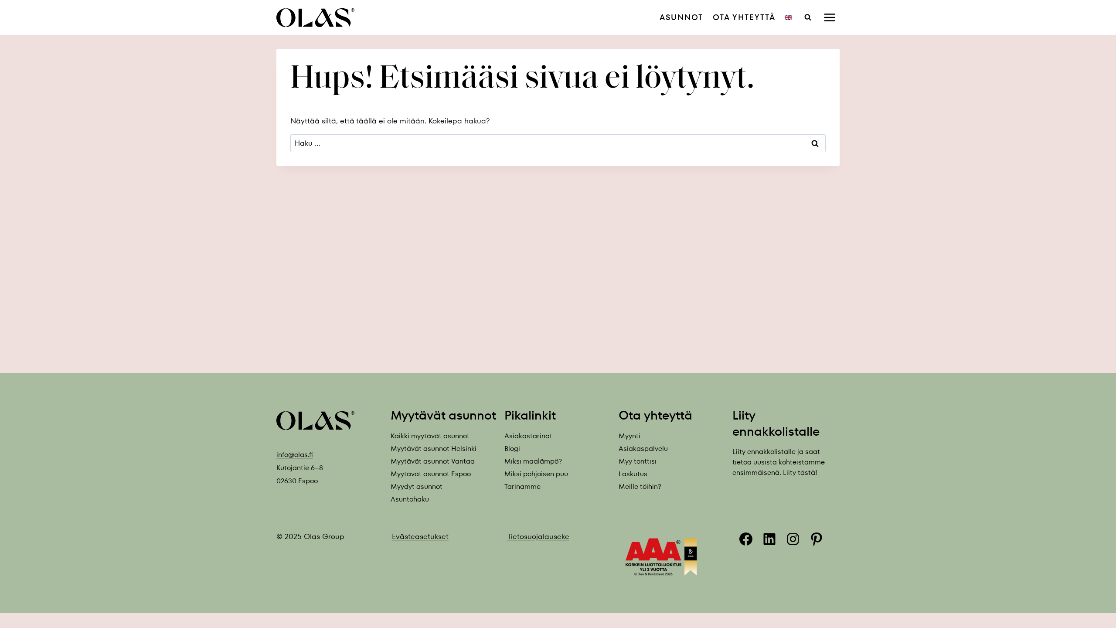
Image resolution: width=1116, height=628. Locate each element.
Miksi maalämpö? (533, 461)
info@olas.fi (294, 455)
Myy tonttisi (638, 461)
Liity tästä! (800, 473)
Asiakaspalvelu (643, 449)
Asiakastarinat (528, 436)
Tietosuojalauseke (538, 536)
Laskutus (633, 474)
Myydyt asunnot (416, 486)
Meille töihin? (640, 486)
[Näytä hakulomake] (808, 17)
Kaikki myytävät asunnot (430, 436)
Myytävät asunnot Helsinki (433, 449)
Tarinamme (522, 486)
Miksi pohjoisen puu (536, 474)
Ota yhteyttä (744, 17)
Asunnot (681, 17)
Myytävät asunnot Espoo (431, 474)
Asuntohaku (410, 499)
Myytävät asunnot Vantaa (433, 461)
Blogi (512, 449)
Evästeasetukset (420, 536)
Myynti (629, 436)
